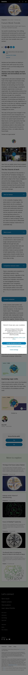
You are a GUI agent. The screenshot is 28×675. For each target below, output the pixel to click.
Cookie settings (14, 349)
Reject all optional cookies (14, 346)
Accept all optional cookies (14, 343)
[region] (14, 337)
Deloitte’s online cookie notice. (18, 338)
